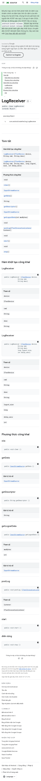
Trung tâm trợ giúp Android (11, 741)
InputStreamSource (11, 190)
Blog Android (6, 719)
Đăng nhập (34, 2)
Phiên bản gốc (6, 700)
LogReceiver (9, 154)
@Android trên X (7, 712)
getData (7, 196)
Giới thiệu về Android (9, 765)
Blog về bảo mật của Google (11, 722)
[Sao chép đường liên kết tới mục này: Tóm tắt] (13, 141)
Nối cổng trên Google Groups (11, 732)
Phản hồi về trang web (10, 772)
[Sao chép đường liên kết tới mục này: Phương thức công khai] (31, 434)
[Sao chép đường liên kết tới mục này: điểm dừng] (14, 636)
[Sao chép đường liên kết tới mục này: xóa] (7, 441)
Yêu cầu (4, 690)
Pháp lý (30, 765)
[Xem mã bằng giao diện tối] (38, 275)
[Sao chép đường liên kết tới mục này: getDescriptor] (17, 492)
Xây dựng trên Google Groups (12, 729)
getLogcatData (9, 217)
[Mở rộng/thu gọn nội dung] (15, 73)
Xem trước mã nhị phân (9, 697)
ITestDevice (20, 154)
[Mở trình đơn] (3, 2)
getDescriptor (10, 207)
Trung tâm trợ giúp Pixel (9, 744)
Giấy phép (6, 769)
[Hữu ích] (33, 67)
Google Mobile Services (9, 751)
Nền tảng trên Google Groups (11, 726)
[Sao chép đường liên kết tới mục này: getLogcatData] (18, 526)
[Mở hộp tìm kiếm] (23, 2)
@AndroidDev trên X (8, 716)
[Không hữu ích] (36, 67)
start (6, 241)
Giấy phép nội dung (25, 669)
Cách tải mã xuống (8, 693)
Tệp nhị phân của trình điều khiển (12, 703)
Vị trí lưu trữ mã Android (9, 687)
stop (5, 252)
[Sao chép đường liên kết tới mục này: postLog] (12, 581)
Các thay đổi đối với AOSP (15, 34)
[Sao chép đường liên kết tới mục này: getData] (12, 458)
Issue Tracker (6, 758)
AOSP (3, 63)
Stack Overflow (7, 754)
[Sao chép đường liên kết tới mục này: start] (8, 619)
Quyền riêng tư (17, 769)
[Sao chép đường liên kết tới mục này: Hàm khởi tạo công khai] (32, 262)
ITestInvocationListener (21, 228)
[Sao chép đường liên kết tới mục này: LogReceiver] (16, 268)
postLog (7, 228)
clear (6, 185)
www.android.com (8, 748)
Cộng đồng (22, 765)
